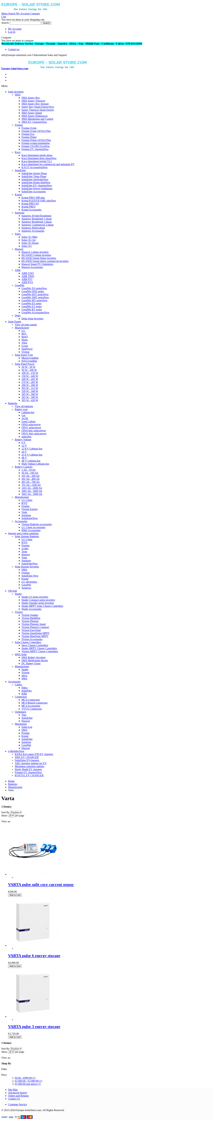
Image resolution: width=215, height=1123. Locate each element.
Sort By (5, 812)
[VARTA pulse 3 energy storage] (33, 1016)
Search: (5, 22)
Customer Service (17, 1104)
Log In (11, 31)
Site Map (13, 1089)
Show (4, 815)
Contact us (13, 49)
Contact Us (14, 1098)
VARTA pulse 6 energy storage (34, 955)
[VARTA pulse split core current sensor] (33, 874)
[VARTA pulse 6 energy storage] (33, 945)
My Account (14, 28)
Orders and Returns (18, 1095)
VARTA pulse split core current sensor (41, 884)
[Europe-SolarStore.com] (30, 10)
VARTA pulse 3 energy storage (34, 1026)
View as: (6, 821)
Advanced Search (17, 1092)
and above (28, 1083)
